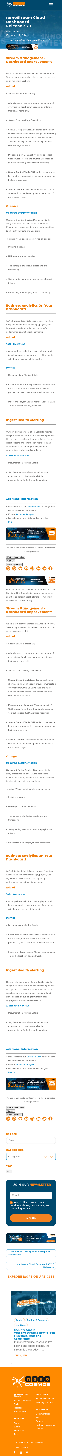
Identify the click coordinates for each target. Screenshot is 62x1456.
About (16, 1423)
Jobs (16, 1434)
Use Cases (16, 1325)
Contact (39, 1428)
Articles (46, 1276)
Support (39, 1421)
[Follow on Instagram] (21, 1452)
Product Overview (22, 1400)
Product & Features (32, 1320)
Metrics (11, 522)
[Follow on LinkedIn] (15, 1452)
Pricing (17, 1404)
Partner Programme (45, 1425)
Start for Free (20, 1411)
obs (8, 1171)
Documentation (34, 506)
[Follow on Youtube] (27, 1452)
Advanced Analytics (24, 514)
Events (17, 1426)
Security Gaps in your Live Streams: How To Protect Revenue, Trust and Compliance (30, 1334)
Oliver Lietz (14, 31)
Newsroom (19, 1430)
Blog (38, 1417)
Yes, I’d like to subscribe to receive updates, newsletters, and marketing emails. (30, 1205)
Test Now (18, 1408)
